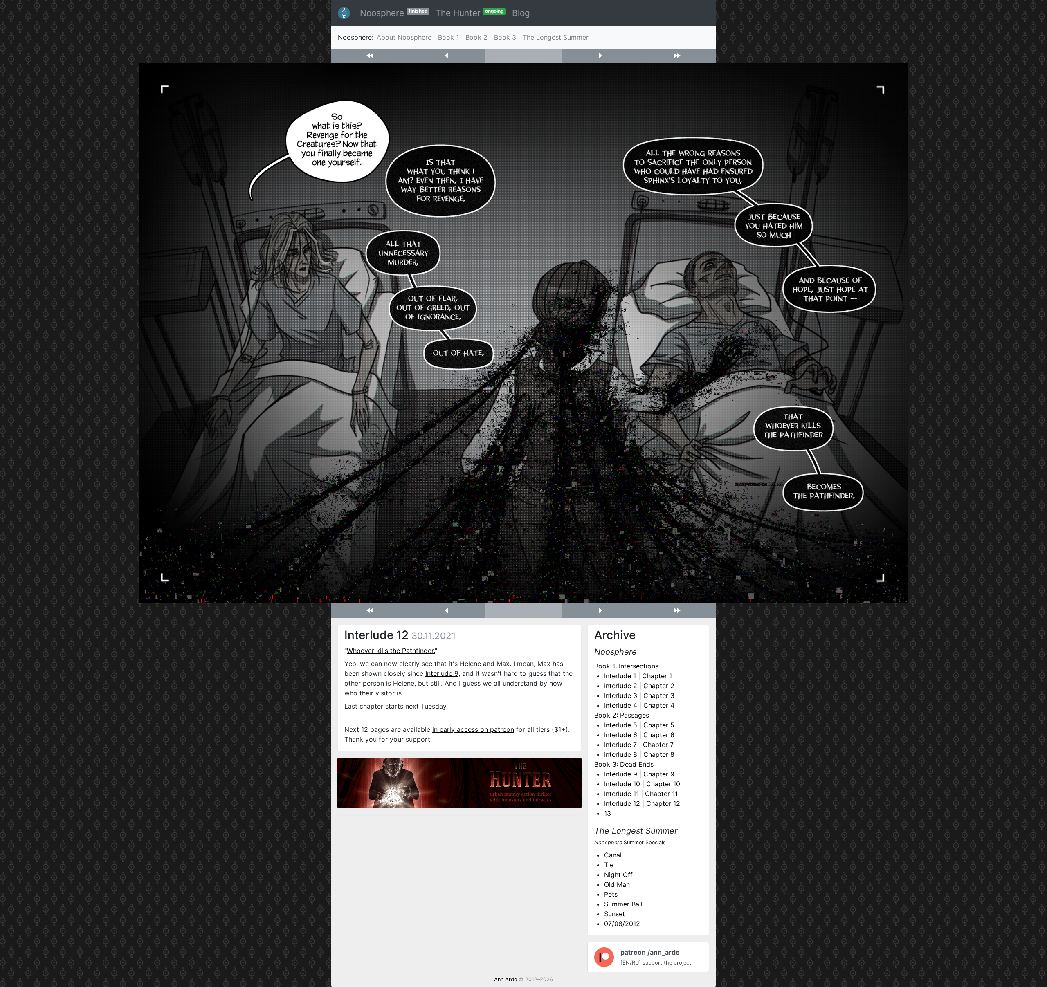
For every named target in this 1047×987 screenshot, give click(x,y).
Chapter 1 (657, 676)
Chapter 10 (663, 784)
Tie (608, 865)
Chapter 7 (658, 744)
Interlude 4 (620, 705)
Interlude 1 (620, 676)
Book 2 (476, 37)
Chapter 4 (658, 705)
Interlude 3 (620, 695)
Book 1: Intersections (626, 666)
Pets (611, 894)
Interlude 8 (620, 754)
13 (607, 813)
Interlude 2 (620, 686)
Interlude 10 (622, 784)
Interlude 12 (622, 803)
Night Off (618, 874)
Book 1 (448, 37)
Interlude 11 (621, 794)
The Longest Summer (556, 37)
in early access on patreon (473, 729)
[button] (369, 56)
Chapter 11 (661, 794)
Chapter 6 (658, 735)
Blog (521, 13)
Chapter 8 (658, 754)
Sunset (614, 914)
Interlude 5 (620, 725)
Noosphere (393, 13)
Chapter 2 (658, 686)
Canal (613, 855)
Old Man (617, 884)
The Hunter (469, 13)
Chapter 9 (658, 774)
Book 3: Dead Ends (624, 764)
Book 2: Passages (621, 715)
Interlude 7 (620, 744)
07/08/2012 (622, 924)
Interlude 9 (441, 673)
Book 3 (505, 37)
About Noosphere (404, 37)
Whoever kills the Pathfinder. (391, 650)
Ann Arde (505, 979)
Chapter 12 (663, 803)
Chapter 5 (658, 725)
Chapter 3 (658, 695)
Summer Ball (623, 904)
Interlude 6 (620, 735)
